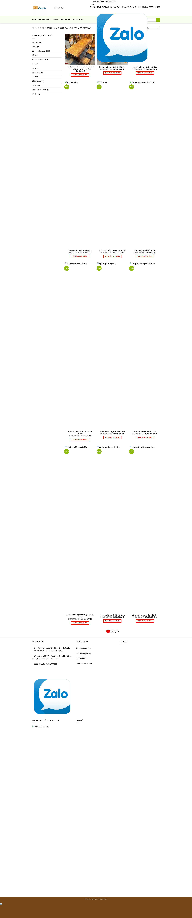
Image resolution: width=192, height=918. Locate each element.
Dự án (55, 19)
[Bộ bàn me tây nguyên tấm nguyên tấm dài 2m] (80, 529)
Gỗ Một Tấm (59, 8)
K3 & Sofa (36, 94)
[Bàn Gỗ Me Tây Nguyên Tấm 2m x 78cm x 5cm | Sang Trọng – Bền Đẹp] (80, 49)
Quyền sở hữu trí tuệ (84, 663)
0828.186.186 (97, 1)
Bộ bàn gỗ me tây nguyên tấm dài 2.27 (112, 250)
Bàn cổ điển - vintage (40, 90)
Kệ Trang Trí (36, 68)
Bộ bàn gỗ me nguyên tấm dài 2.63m (144, 615)
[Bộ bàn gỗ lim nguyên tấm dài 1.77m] (112, 345)
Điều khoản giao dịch (84, 653)
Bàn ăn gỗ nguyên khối (41, 51)
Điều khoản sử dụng (83, 648)
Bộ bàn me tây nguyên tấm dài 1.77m (112, 615)
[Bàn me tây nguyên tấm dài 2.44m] (145, 345)
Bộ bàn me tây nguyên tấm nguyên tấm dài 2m (80, 616)
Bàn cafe (35, 64)
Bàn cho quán (37, 72)
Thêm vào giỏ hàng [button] (80, 75)
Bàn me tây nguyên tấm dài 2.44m (145, 432)
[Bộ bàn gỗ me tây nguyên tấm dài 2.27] (112, 164)
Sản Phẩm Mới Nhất (40, 59)
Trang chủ (36, 19)
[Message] (0, 907)
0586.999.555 (109, 1)
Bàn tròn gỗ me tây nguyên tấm (80, 250)
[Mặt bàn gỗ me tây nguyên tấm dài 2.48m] (80, 345)
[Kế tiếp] (117, 631)
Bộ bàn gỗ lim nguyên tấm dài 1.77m (112, 432)
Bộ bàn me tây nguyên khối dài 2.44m (112, 67)
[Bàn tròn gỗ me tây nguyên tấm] (80, 164)
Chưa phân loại (38, 81)
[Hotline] (0, 911)
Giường (35, 77)
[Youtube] (92, 37)
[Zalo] (122, 37)
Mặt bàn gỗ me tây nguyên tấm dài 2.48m (80, 433)
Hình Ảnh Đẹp (77, 19)
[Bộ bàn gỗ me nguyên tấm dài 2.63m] (145, 529)
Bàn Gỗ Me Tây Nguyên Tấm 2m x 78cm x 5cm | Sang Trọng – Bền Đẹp (80, 68)
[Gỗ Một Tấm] (40, 8)
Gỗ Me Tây (36, 85)
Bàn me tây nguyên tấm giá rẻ (145, 250)
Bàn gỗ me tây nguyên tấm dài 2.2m (144, 67)
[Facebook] (90, 37)
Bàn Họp (35, 47)
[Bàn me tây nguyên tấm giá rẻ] (145, 164)
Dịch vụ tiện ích (82, 658)
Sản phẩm (46, 19)
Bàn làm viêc (37, 42)
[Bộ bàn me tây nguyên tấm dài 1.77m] (112, 529)
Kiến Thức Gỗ (65, 19)
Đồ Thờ (35, 55)
